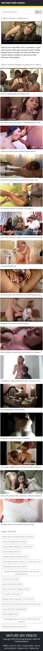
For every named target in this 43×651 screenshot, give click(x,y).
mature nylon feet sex (11, 551)
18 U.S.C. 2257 (15, 646)
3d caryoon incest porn (12, 594)
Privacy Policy (28, 646)
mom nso (29, 599)
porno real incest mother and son (16, 589)
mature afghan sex (10, 614)
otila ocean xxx (34, 561)
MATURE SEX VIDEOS (21, 635)
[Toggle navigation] (39, 3)
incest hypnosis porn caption (14, 561)
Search (38, 12)
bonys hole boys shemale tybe (14, 609)
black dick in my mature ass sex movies (18, 537)
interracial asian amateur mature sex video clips (21, 604)
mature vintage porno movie (14, 541)
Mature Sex (34, 648)
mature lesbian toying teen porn (15, 556)
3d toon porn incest (10, 579)
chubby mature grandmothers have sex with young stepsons (21, 572)
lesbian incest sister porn (12, 599)
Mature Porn (23, 648)
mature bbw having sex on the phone (17, 546)
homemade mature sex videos (15, 566)
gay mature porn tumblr (12, 584)
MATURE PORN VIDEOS (13, 2)
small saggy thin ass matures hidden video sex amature (21, 620)
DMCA (5, 646)
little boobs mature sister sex (14, 626)
